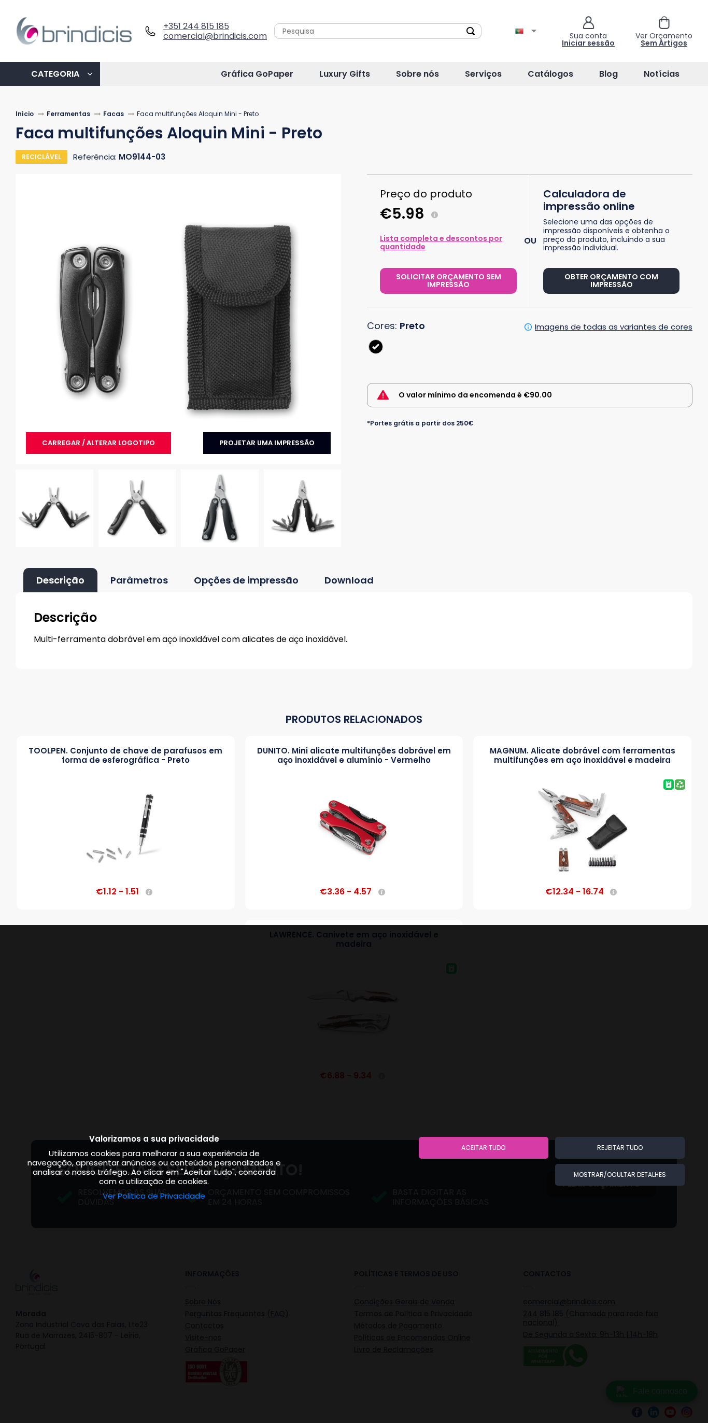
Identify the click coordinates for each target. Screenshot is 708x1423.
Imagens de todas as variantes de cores (613, 327)
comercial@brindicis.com (211, 36)
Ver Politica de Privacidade (154, 1195)
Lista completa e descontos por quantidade (441, 242)
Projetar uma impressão (267, 443)
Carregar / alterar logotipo (98, 443)
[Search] (471, 31)
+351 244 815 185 (196, 26)
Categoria (55, 74)
